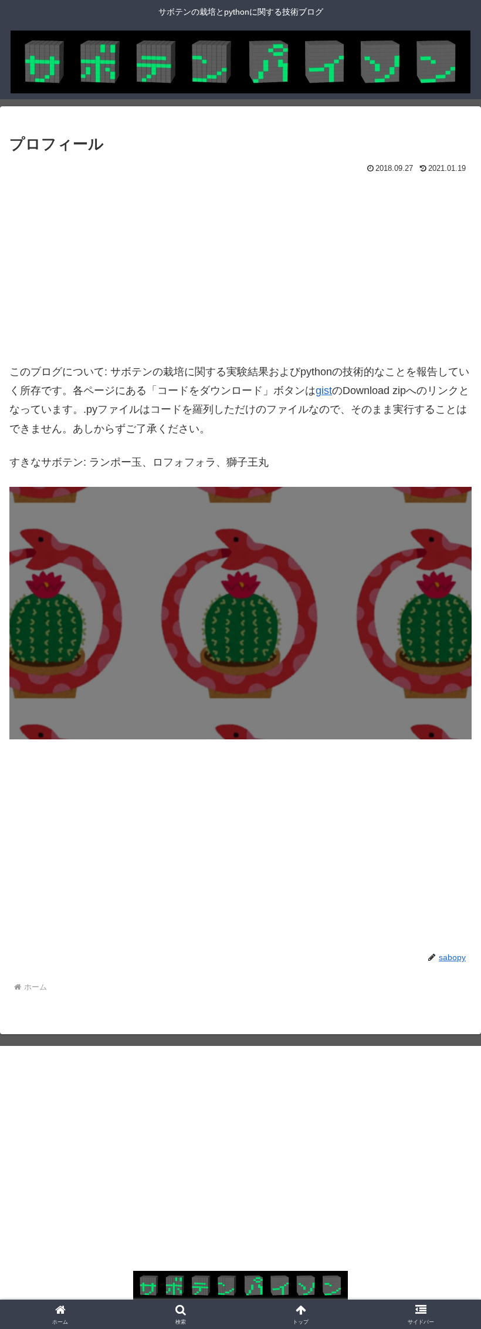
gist (324, 390)
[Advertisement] (124, 265)
